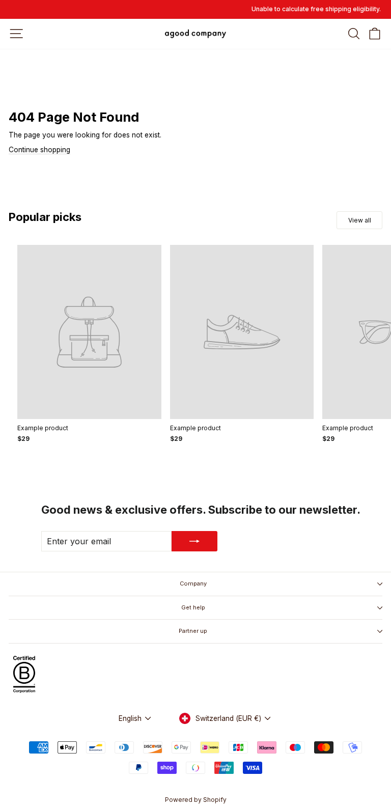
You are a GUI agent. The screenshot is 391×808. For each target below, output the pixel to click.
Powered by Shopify (196, 799)
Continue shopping (39, 150)
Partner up (193, 630)
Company (193, 583)
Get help (193, 607)
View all (359, 220)
